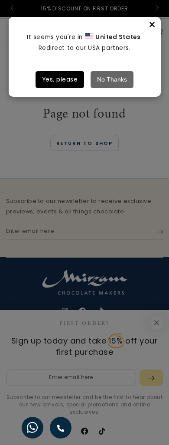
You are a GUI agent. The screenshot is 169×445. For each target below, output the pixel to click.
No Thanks (112, 79)
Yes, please (60, 79)
